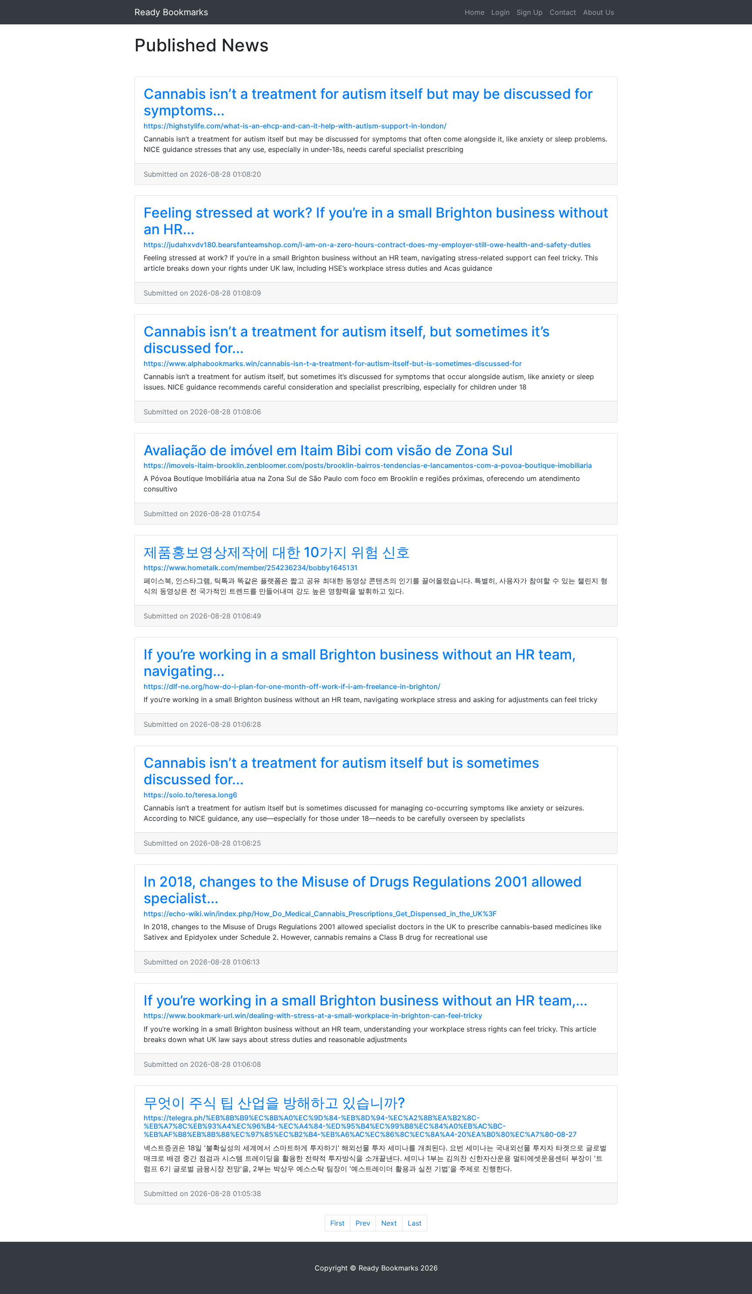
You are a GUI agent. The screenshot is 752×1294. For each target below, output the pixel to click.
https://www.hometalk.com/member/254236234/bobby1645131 (251, 567)
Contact (563, 12)
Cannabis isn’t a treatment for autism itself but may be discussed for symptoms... (368, 102)
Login (500, 12)
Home (474, 12)
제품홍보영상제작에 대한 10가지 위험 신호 (277, 552)
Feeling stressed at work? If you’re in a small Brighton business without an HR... (376, 221)
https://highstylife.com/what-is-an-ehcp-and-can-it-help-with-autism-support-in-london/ (295, 125)
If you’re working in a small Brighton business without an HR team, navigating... (360, 662)
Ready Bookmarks (171, 12)
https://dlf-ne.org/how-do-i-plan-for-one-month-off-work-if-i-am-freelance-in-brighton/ (292, 686)
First (337, 1223)
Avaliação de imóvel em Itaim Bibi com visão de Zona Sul (328, 450)
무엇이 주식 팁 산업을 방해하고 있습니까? (274, 1102)
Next (389, 1223)
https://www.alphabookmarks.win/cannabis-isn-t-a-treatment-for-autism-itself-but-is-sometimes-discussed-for (333, 363)
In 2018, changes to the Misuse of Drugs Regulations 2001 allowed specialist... (363, 890)
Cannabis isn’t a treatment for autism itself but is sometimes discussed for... (341, 771)
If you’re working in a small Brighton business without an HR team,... (366, 1000)
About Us (598, 12)
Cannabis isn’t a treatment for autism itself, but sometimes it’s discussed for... (347, 339)
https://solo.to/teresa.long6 (190, 794)
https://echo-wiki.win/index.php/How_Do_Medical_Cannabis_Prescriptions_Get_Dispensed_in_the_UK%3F (320, 913)
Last (415, 1223)
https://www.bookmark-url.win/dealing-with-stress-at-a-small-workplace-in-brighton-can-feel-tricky (313, 1015)
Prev (363, 1223)
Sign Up (530, 12)
